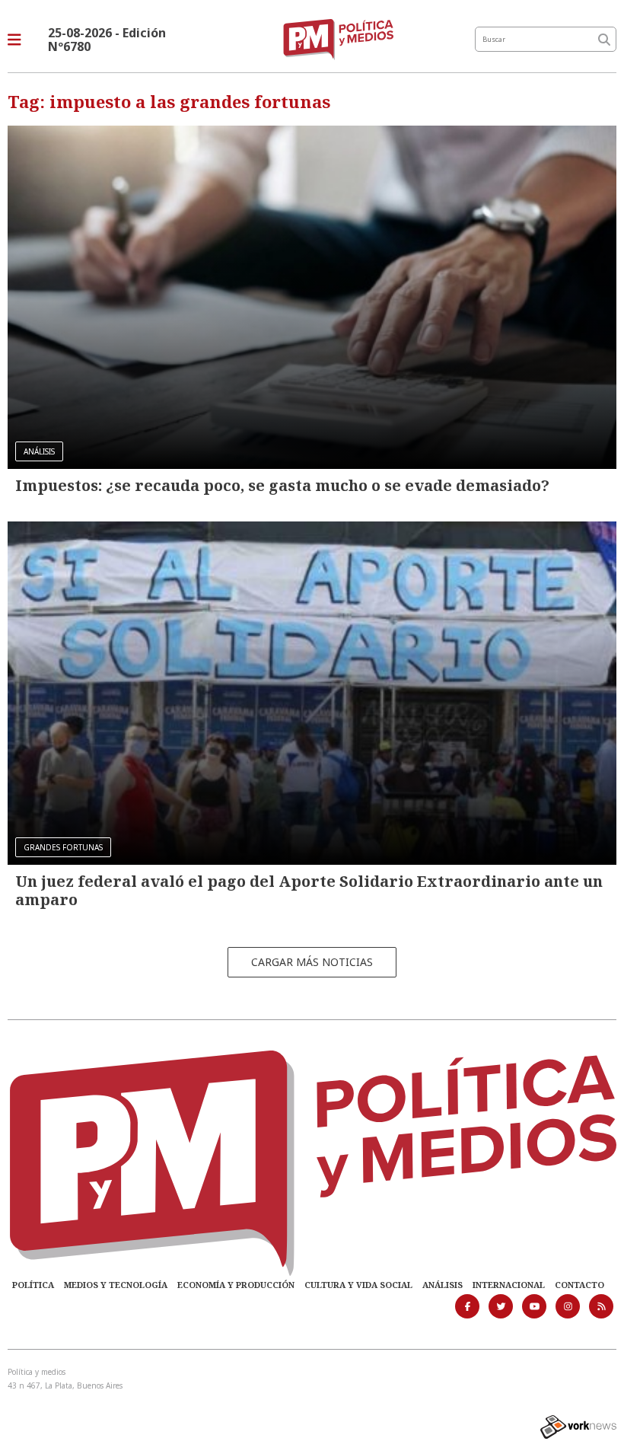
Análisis (442, 1284)
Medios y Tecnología (115, 1284)
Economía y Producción (235, 1284)
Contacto (579, 1284)
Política (33, 1284)
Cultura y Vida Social (358, 1284)
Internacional (509, 1284)
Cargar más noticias (312, 962)
